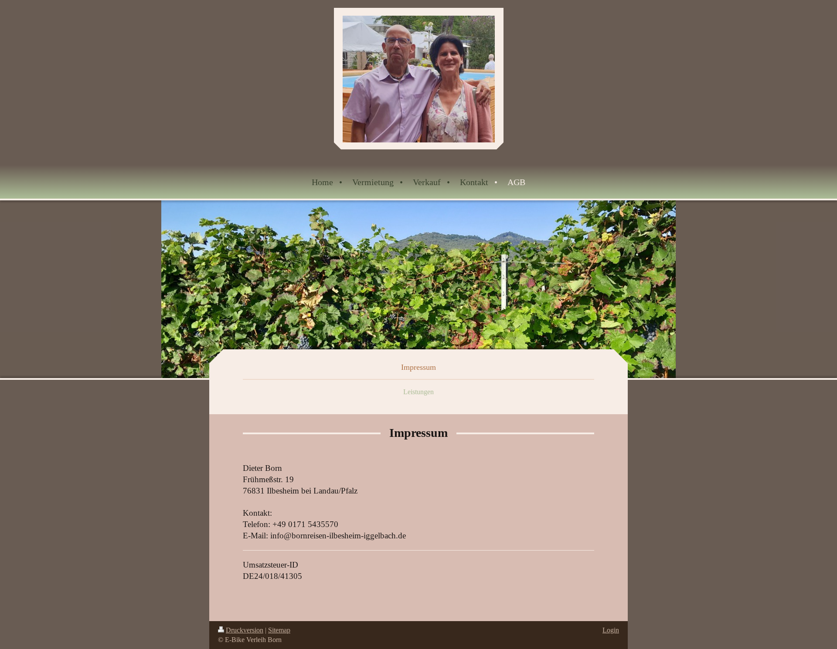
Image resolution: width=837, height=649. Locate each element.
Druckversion (244, 630)
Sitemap (279, 630)
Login (610, 630)
